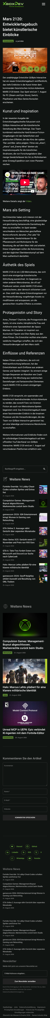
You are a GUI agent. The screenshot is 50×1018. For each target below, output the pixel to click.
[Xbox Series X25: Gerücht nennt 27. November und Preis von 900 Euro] (43, 542)
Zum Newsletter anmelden (25, 981)
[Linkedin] (7, 852)
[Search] (44, 469)
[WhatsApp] (43, 69)
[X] (30, 69)
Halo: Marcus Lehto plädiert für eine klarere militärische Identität (19, 566)
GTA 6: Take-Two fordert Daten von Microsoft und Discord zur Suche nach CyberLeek (19, 553)
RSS (29, 852)
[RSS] (23, 852)
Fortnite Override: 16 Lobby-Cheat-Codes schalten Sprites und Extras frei (19, 489)
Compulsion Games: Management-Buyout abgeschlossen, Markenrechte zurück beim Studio (19, 503)
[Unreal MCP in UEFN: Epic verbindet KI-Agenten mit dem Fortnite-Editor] (25, 713)
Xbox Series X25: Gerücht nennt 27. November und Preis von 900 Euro (19, 541)
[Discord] (12, 846)
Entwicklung (8, 41)
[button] (14, 1010)
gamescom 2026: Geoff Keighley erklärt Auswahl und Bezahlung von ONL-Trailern (19, 578)
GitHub (34, 846)
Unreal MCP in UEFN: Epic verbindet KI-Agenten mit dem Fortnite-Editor (24, 731)
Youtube (37, 858)
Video (28, 201)
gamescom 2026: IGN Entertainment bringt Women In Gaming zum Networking (20, 517)
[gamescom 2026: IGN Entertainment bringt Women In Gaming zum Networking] (43, 517)
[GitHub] (27, 846)
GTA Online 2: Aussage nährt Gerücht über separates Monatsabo (19, 530)
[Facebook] (24, 69)
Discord (19, 846)
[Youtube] (29, 858)
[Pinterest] (36, 69)
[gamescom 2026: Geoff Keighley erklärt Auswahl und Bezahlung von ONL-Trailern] (43, 579)
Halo (5, 695)
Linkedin (15, 852)
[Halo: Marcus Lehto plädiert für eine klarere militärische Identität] (43, 567)
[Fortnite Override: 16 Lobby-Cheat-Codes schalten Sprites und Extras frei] (43, 489)
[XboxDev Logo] (13, 4)
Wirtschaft (7, 653)
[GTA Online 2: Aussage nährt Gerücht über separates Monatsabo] (43, 531)
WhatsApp (20, 858)
